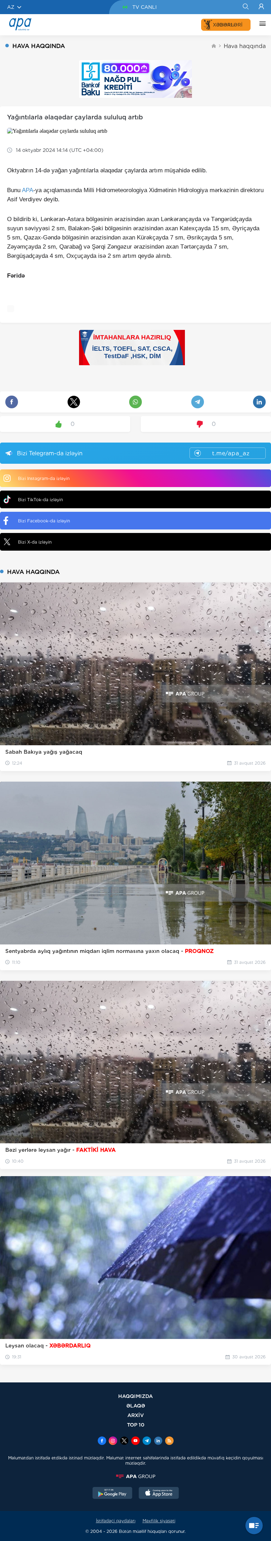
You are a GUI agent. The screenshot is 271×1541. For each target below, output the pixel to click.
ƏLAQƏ (135, 1406)
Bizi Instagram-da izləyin (44, 478)
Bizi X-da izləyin (35, 542)
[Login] (261, 7)
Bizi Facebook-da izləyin (44, 520)
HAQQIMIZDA (135, 1396)
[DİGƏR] (261, 24)
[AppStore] (159, 1493)
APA (27, 190)
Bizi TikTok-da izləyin (40, 499)
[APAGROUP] (135, 1476)
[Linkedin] (158, 1441)
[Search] (245, 7)
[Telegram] (147, 1441)
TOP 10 (135, 1425)
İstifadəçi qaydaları (116, 1520)
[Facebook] (102, 1441)
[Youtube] (135, 1441)
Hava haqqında (245, 46)
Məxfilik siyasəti (159, 1520)
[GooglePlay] (112, 1493)
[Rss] (169, 1441)
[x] (124, 1441)
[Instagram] (113, 1441)
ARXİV (135, 1415)
